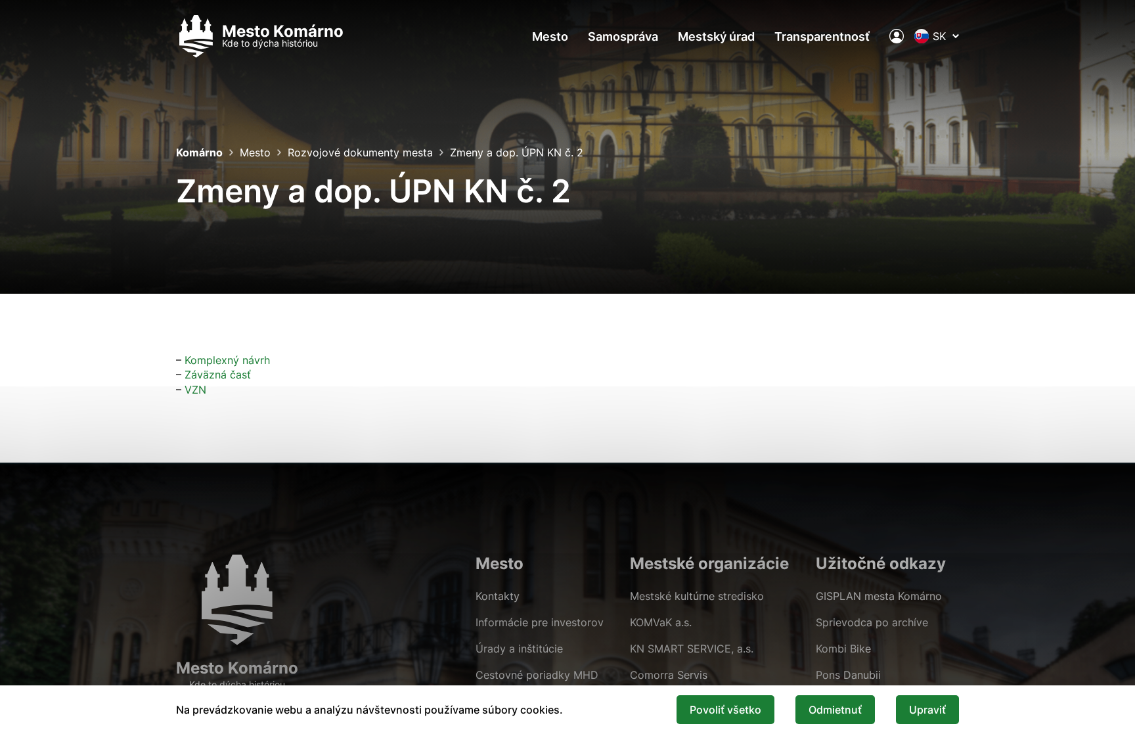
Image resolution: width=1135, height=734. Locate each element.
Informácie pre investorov (540, 622)
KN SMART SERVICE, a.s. (691, 648)
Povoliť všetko (725, 709)
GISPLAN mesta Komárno (879, 596)
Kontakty (498, 596)
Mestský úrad (716, 36)
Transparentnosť (822, 36)
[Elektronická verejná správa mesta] (896, 36)
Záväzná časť (218, 374)
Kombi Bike (843, 648)
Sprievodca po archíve (872, 622)
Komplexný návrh (227, 360)
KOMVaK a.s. (661, 622)
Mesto (550, 36)
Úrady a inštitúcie (519, 648)
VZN (195, 389)
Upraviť (927, 709)
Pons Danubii (848, 674)
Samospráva (623, 36)
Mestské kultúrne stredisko (697, 596)
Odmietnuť (835, 709)
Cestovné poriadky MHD (537, 674)
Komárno (199, 152)
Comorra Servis (668, 674)
